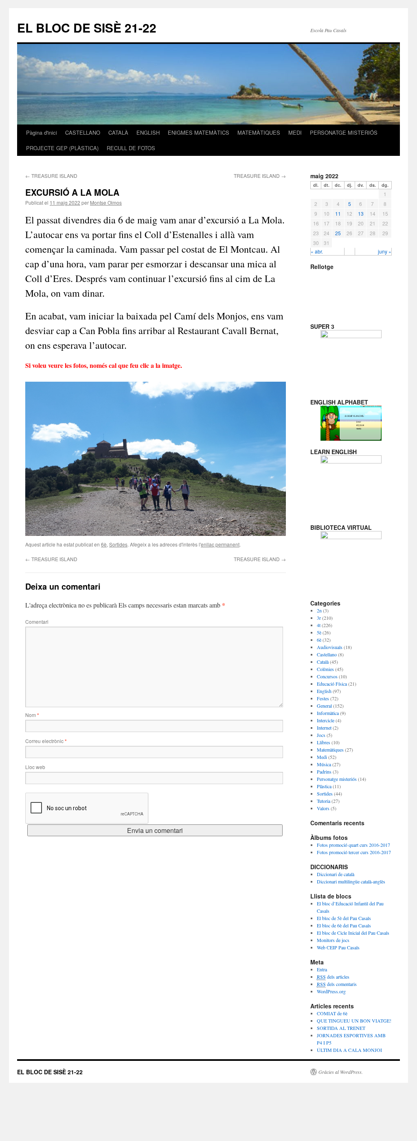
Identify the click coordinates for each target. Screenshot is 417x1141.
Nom (32, 714)
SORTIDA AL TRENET (341, 1028)
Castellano (327, 654)
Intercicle (325, 720)
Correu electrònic (46, 740)
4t (318, 625)
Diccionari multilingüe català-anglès (351, 881)
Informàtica (328, 713)
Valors (323, 808)
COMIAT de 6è (332, 1013)
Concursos (327, 676)
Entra (322, 969)
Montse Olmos (106, 202)
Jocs (321, 735)
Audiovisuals (329, 647)
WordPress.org (331, 991)
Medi (322, 757)
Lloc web (35, 766)
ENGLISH (148, 132)
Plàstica (324, 786)
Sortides (118, 544)
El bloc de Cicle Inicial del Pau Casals (353, 932)
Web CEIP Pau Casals (338, 947)
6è (104, 544)
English (324, 691)
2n (319, 610)
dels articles (333, 976)
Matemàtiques (330, 749)
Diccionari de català (335, 874)
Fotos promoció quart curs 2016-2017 (353, 845)
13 (361, 213)
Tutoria (323, 801)
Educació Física (332, 683)
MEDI (295, 132)
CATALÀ (118, 132)
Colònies (325, 669)
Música (324, 764)
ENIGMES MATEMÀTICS (198, 132)
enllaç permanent (220, 544)
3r (319, 617)
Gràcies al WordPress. (340, 1072)
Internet (324, 727)
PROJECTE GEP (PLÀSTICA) (62, 148)
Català (323, 661)
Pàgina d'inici (41, 132)
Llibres (323, 742)
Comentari (36, 621)
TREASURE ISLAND (51, 175)
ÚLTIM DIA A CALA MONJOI (349, 1050)
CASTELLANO (82, 132)
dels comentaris (337, 984)
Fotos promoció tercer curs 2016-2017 (354, 852)
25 (338, 233)
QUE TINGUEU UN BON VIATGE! (354, 1020)
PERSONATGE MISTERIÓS (343, 132)
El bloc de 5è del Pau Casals (344, 918)
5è (319, 632)
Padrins (324, 771)
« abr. (317, 251)
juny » (384, 251)
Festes (323, 698)
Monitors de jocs (333, 940)
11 (338, 213)
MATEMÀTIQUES (258, 132)
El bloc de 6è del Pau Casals (344, 925)
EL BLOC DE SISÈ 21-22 (86, 27)
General (324, 705)
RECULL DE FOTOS (131, 148)
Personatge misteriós (337, 779)
